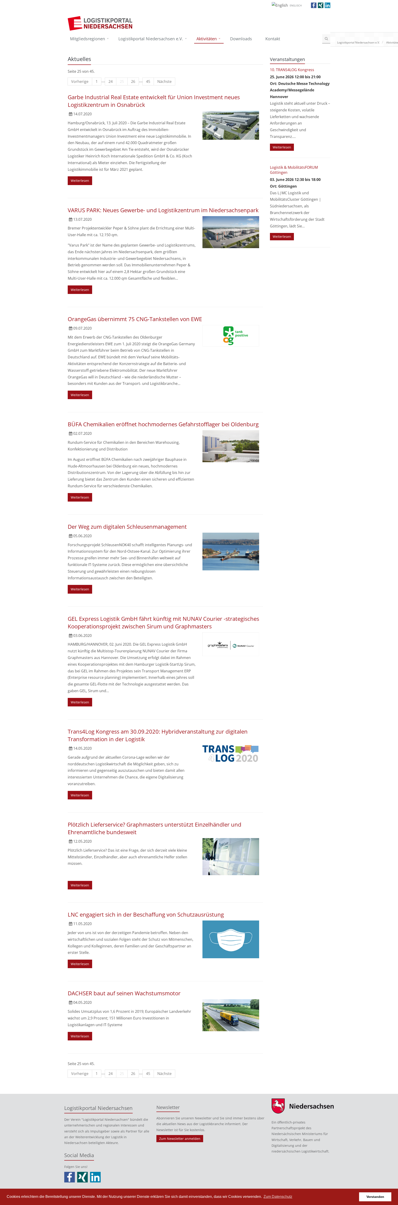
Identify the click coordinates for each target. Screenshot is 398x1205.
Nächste (164, 81)
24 (110, 81)
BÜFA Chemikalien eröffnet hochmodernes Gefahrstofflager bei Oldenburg (163, 424)
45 (148, 81)
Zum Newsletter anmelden (179, 1138)
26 (133, 81)
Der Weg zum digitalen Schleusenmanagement (127, 526)
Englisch (296, 5)
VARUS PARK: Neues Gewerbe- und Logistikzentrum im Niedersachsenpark (163, 210)
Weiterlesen (80, 180)
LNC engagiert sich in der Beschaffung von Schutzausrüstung (146, 914)
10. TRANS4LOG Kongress (292, 69)
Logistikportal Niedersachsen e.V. (150, 38)
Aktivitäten (206, 38)
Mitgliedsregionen (87, 38)
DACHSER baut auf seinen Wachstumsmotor (124, 993)
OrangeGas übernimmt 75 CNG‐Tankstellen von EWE (135, 319)
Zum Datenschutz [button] (277, 1197)
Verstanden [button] (375, 1197)
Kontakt (272, 38)
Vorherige (79, 81)
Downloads (241, 38)
